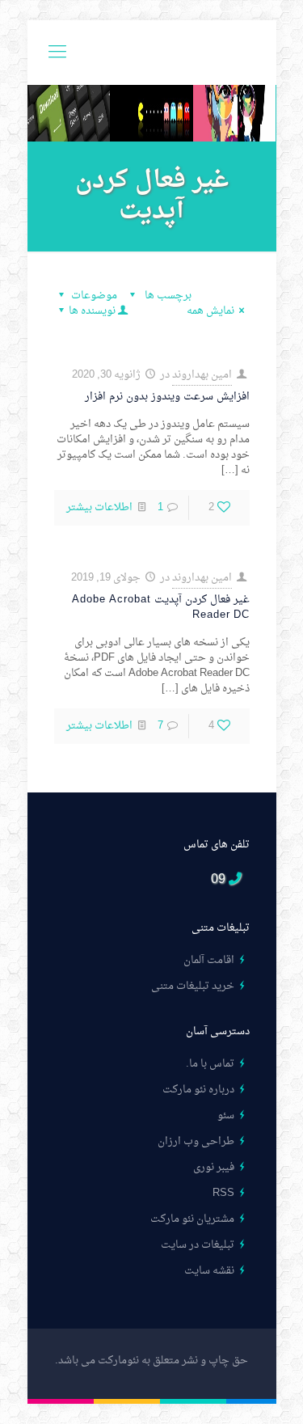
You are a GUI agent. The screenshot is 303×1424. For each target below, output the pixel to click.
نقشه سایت (209, 1271)
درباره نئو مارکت (198, 1090)
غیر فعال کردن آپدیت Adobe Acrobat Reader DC (161, 607)
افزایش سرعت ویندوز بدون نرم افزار (167, 397)
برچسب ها (166, 295)
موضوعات (94, 295)
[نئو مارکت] (152, 52)
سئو (225, 1115)
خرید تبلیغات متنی (192, 986)
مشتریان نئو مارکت (192, 1219)
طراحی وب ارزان (196, 1141)
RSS (223, 1193)
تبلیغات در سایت (197, 1245)
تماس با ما (211, 1064)
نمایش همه (210, 311)
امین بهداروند (202, 375)
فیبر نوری (213, 1167)
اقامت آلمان (208, 960)
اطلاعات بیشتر (99, 507)
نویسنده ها (92, 311)
